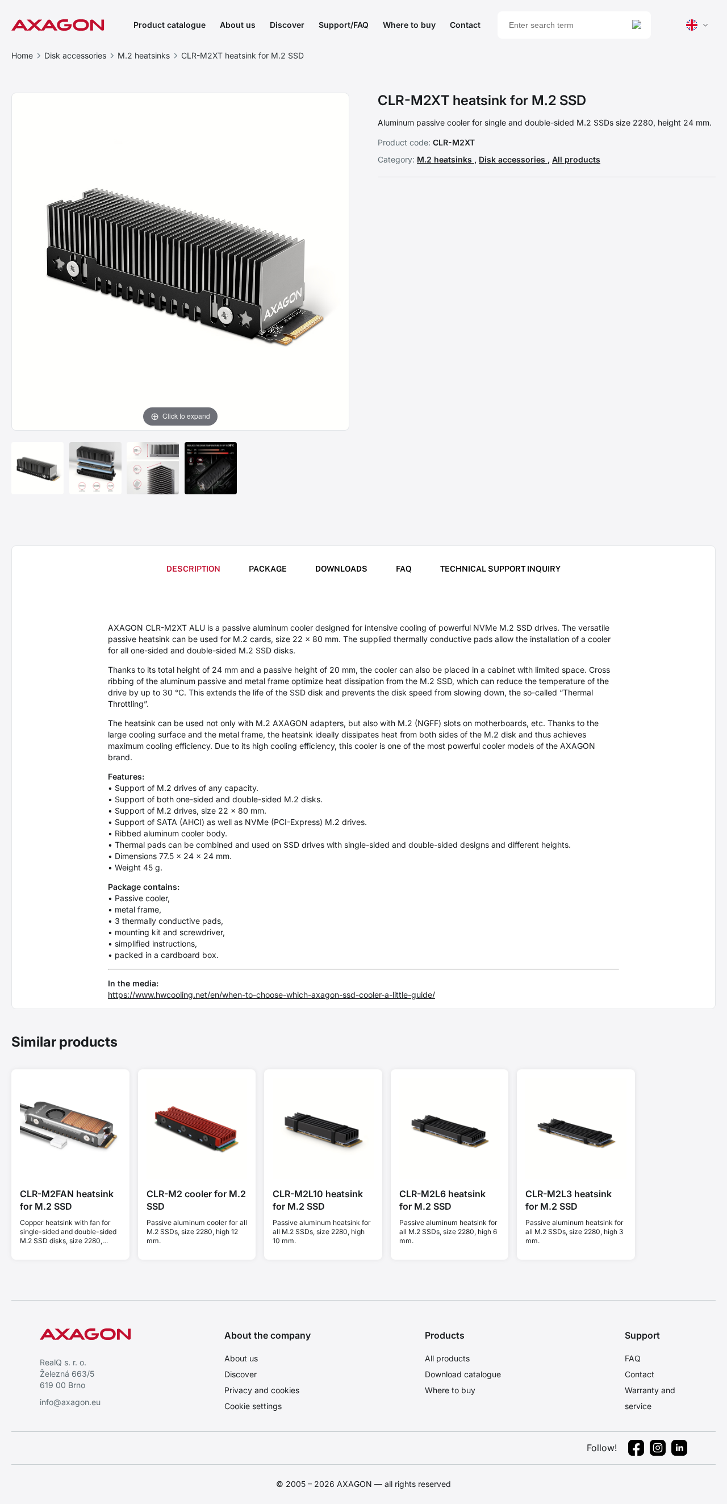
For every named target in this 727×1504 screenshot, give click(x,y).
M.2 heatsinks (144, 55)
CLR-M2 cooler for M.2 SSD (196, 1200)
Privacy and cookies (261, 1390)
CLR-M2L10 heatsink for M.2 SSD (318, 1200)
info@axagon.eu (70, 1402)
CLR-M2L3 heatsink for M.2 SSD (568, 1200)
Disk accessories (75, 55)
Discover (287, 25)
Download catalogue (463, 1374)
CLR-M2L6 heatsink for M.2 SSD (442, 1200)
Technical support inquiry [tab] (500, 568)
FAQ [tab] (404, 568)
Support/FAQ (344, 25)
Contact (465, 25)
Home (22, 55)
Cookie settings (253, 1406)
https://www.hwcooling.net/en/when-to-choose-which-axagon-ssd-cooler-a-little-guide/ (271, 994)
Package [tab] (268, 568)
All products (576, 159)
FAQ (633, 1358)
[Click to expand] (180, 260)
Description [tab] (193, 568)
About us (238, 25)
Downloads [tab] (341, 568)
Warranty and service (650, 1398)
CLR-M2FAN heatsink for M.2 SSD (67, 1200)
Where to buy (409, 25)
